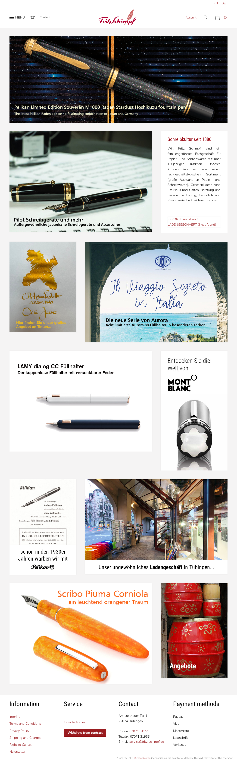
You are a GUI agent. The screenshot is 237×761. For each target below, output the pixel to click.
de (223, 3)
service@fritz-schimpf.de (146, 741)
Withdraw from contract (85, 732)
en (216, 3)
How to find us (75, 722)
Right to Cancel (20, 744)
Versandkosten (142, 758)
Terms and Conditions (25, 723)
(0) (226, 17)
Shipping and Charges (25, 738)
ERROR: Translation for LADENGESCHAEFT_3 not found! (192, 222)
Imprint (14, 716)
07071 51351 (139, 731)
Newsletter (17, 751)
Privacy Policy (19, 731)
